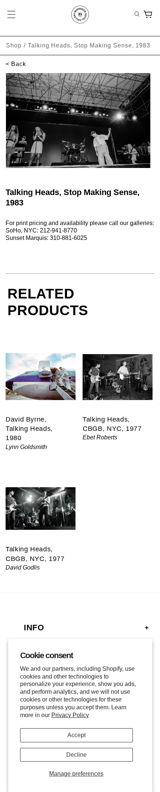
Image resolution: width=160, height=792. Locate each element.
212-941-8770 (58, 230)
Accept (76, 735)
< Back (16, 64)
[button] (11, 14)
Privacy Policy (70, 715)
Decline (76, 755)
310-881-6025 (68, 238)
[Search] (137, 15)
